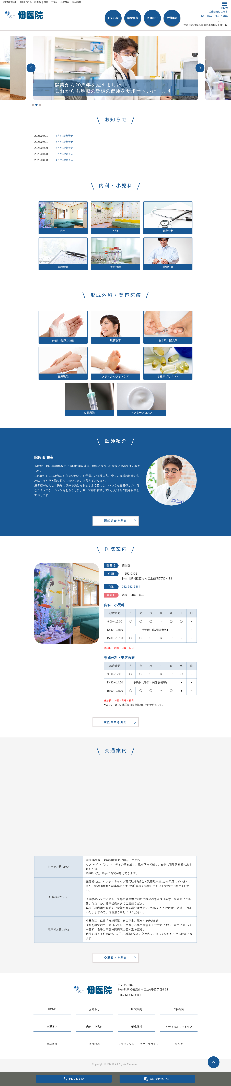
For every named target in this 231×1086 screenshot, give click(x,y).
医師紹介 (152, 18)
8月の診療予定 (64, 135)
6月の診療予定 (64, 148)
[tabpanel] (115, 68)
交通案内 (172, 18)
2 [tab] (36, 105)
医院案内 (132, 18)
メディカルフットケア (178, 1026)
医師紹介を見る (115, 520)
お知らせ (113, 18)
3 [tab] (40, 105)
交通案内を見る (115, 957)
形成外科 (136, 1026)
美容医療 (52, 1044)
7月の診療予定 (64, 141)
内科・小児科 (94, 1026)
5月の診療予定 (64, 154)
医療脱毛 (94, 1044)
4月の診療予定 (64, 160)
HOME (52, 1009)
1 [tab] (33, 105)
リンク (179, 1044)
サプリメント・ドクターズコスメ (136, 1044)
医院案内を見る (115, 722)
